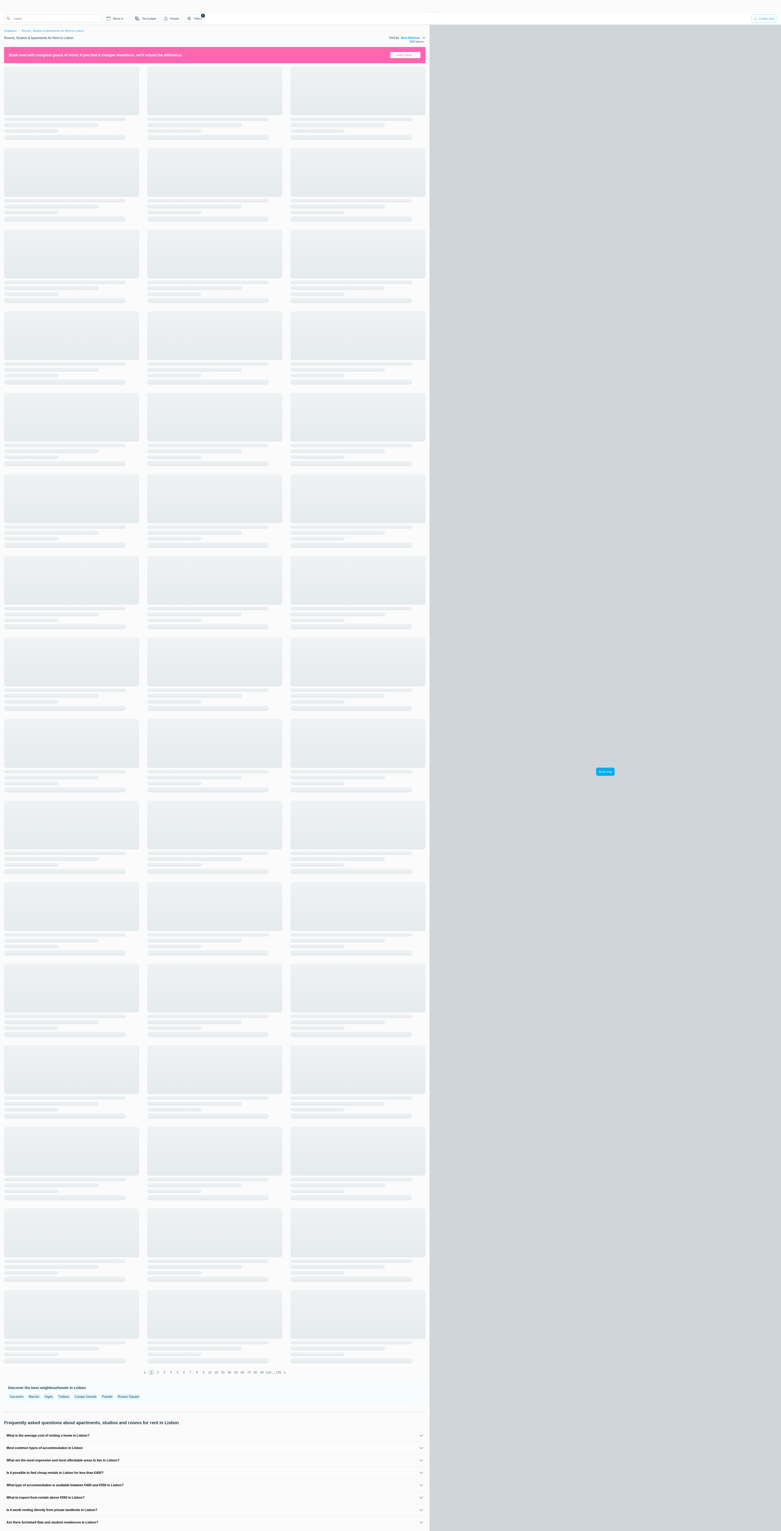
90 (262, 1372)
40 (229, 1372)
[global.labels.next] (285, 1372)
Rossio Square (128, 1396)
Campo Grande (85, 1396)
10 (210, 1372)
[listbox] (413, 37)
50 (236, 1372)
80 (255, 1372)
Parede (107, 1396)
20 (216, 1372)
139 (278, 1372)
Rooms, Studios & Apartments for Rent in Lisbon (53, 30)
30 (223, 1372)
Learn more (404, 55)
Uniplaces (10, 30)
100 (268, 1372)
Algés (49, 1396)
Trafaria (63, 1396)
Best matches (410, 37)
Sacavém (16, 1396)
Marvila (34, 1396)
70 (249, 1372)
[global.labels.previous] (145, 1372)
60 (242, 1372)
